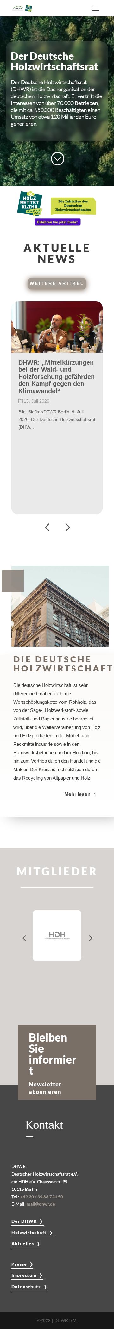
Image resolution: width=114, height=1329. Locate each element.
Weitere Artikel (57, 283)
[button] (47, 527)
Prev (24, 935)
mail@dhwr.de (41, 1204)
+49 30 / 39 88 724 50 (41, 1196)
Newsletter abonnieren (45, 1088)
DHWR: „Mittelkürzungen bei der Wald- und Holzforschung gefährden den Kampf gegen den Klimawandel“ (56, 376)
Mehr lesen (77, 794)
